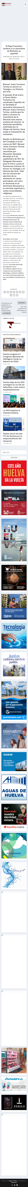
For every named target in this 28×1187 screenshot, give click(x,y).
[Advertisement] (14, 23)
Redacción (16, 57)
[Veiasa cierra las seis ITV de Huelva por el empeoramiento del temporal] (14, 424)
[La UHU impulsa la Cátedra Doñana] (14, 401)
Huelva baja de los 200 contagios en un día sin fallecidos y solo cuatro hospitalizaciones (14, 386)
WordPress (14, 1182)
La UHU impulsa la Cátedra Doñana (11, 411)
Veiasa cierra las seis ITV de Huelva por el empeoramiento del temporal (12, 437)
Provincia (16, 59)
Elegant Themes (13, 1180)
